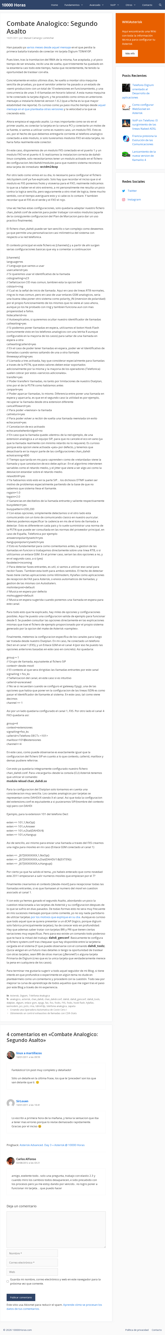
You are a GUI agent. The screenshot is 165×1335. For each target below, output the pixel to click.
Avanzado (95, 4)
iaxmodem (12, 1006)
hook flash (79, 1002)
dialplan (11, 1002)
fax (47, 1002)
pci (20, 1006)
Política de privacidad (137, 1329)
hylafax (90, 1002)
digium (19, 1002)
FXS (64, 1002)
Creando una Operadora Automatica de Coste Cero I (38, 1009)
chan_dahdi (37, 999)
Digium (24, 995)
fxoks (57, 1002)
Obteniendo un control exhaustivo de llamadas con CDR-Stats (43, 1013)
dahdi (66, 999)
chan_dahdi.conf (53, 999)
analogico (15, 999)
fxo (51, 1002)
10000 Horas (14, 5)
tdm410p (40, 1006)
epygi (41, 1002)
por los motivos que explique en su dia (55, 917)
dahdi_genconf (78, 999)
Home (54, 4)
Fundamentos (72, 4)
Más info (130, 53)
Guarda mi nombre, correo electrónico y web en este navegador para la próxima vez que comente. (55, 1281)
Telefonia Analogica (39, 995)
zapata (71, 1006)
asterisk (26, 999)
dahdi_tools (93, 999)
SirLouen (22, 1101)
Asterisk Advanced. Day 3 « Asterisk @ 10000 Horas (52, 1145)
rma (32, 1006)
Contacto (147, 4)
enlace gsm (31, 1002)
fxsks (69, 1002)
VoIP (113, 4)
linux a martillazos (29, 1053)
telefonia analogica (57, 1006)
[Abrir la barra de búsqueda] (160, 5)
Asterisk (14, 995)
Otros (129, 4)
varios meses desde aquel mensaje (49, 47)
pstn (26, 1006)
